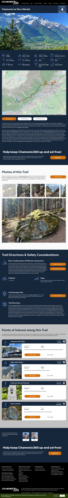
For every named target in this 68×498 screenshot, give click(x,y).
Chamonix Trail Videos (40, 469)
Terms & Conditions (25, 492)
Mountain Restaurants (24, 477)
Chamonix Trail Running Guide (57, 469)
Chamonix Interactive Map (8, 470)
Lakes (20, 471)
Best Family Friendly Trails (7, 475)
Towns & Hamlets (23, 478)
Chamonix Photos (23, 176)
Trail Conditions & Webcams (57, 473)
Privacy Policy (8, 496)
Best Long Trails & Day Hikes (8, 477)
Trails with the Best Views (7, 476)
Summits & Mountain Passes (25, 470)
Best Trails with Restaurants (8, 480)
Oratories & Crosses (23, 481)
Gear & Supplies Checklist (57, 474)
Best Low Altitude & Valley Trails (9, 479)
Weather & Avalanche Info (57, 471)
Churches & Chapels (23, 480)
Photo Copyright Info (36, 492)
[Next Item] (63, 220)
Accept (62, 495)
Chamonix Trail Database (7, 469)
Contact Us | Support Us (47, 492)
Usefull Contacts (55, 470)
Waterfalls (21, 473)
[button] (32, 354)
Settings (56, 495)
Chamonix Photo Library (40, 470)
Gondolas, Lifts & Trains (24, 468)
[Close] (66, 496)
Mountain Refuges (23, 475)
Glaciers (20, 474)
